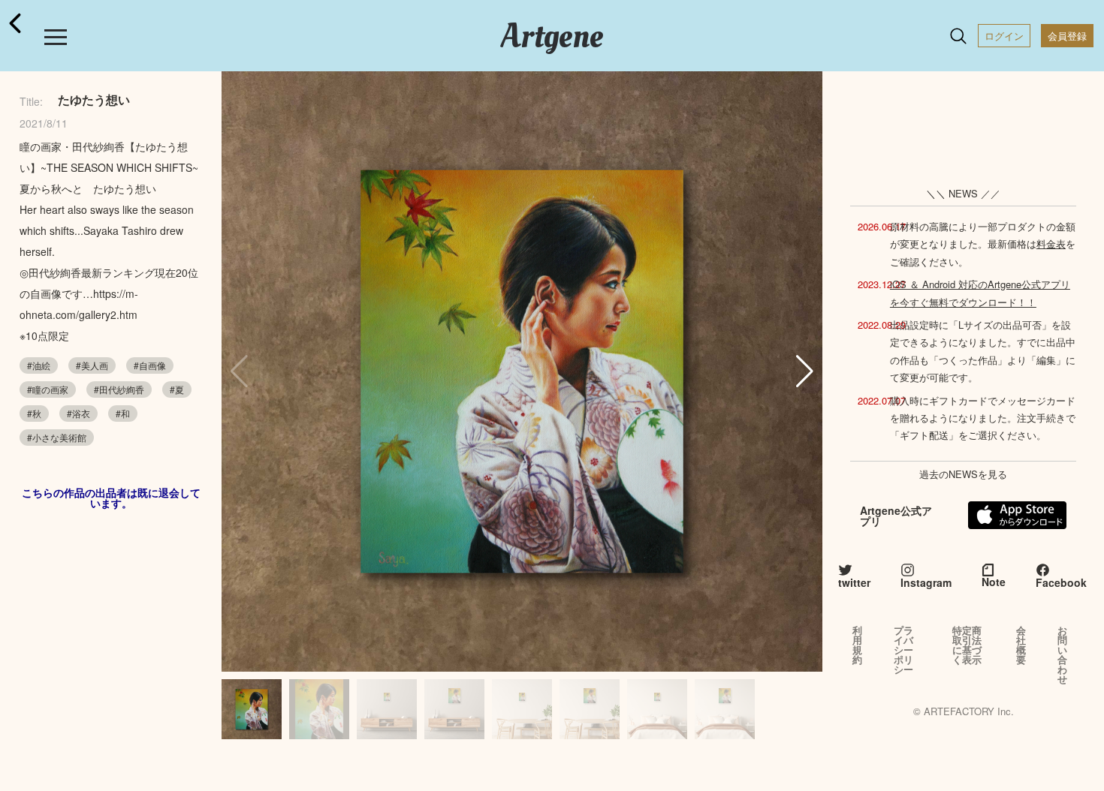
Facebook (1061, 582)
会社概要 (1021, 644)
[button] (805, 371)
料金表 (1051, 243)
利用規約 (857, 644)
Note (994, 581)
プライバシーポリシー (903, 649)
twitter (854, 582)
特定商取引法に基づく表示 (967, 644)
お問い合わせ (1062, 654)
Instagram (926, 582)
